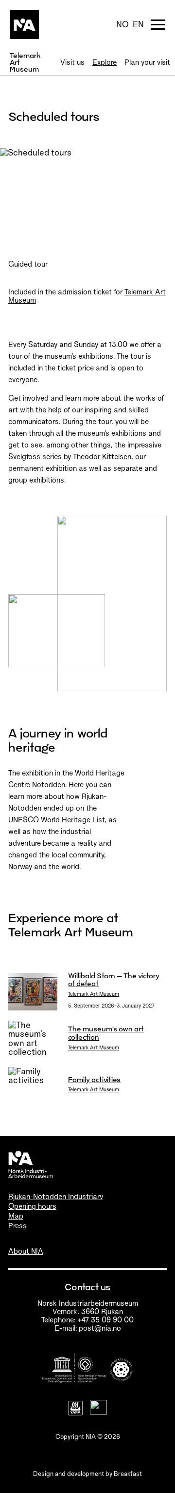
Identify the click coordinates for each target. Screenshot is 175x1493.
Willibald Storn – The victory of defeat (113, 979)
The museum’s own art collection (106, 1033)
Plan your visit (147, 62)
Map (15, 1216)
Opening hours (32, 1206)
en (138, 24)
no (122, 24)
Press (17, 1226)
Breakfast (128, 1473)
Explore (104, 62)
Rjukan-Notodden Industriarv (55, 1196)
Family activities (94, 1079)
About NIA (25, 1251)
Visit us (72, 62)
